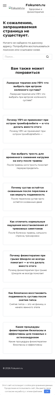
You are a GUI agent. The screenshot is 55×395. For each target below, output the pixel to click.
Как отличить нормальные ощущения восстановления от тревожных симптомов (27, 225)
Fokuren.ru (35, 5)
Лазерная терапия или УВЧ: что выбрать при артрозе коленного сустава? (27, 86)
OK (47, 391)
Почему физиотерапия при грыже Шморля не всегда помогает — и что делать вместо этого (27, 260)
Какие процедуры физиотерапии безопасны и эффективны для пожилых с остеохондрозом (27, 332)
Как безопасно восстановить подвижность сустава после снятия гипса (28, 296)
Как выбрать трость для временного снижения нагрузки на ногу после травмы (27, 157)
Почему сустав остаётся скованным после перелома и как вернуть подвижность (27, 191)
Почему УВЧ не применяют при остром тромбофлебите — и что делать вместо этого (27, 123)
